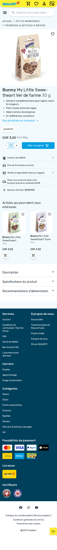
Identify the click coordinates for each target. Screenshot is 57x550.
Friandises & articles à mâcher (25, 25)
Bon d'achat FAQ (10, 347)
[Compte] (44, 3)
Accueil (7, 21)
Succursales (37, 319)
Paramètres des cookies (28, 523)
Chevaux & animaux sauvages (17, 427)
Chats (5, 399)
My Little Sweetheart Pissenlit (11, 240)
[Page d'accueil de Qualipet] (11, 3)
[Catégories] (4, 12)
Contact (6, 319)
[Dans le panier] (5, 255)
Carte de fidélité (10, 342)
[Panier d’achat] (28, 3)
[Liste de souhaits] (36, 3)
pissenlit (8, 129)
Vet (4, 432)
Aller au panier (36, 145)
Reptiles (6, 416)
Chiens (5, 394)
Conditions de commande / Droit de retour (12, 328)
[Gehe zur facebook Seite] (20, 507)
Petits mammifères (28, 21)
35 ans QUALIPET (39, 344)
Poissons (6, 410)
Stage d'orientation (12, 380)
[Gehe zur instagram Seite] (28, 507)
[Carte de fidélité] (52, 3)
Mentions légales (42, 515)
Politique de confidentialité (19, 515)
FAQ (4, 336)
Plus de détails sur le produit (18, 120)
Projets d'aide (37, 333)
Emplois (6, 369)
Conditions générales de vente (28, 520)
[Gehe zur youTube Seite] (36, 507)
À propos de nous (39, 339)
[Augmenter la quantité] (16, 145)
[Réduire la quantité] (5, 145)
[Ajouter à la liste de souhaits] (53, 34)
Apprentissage (9, 375)
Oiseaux (6, 421)
